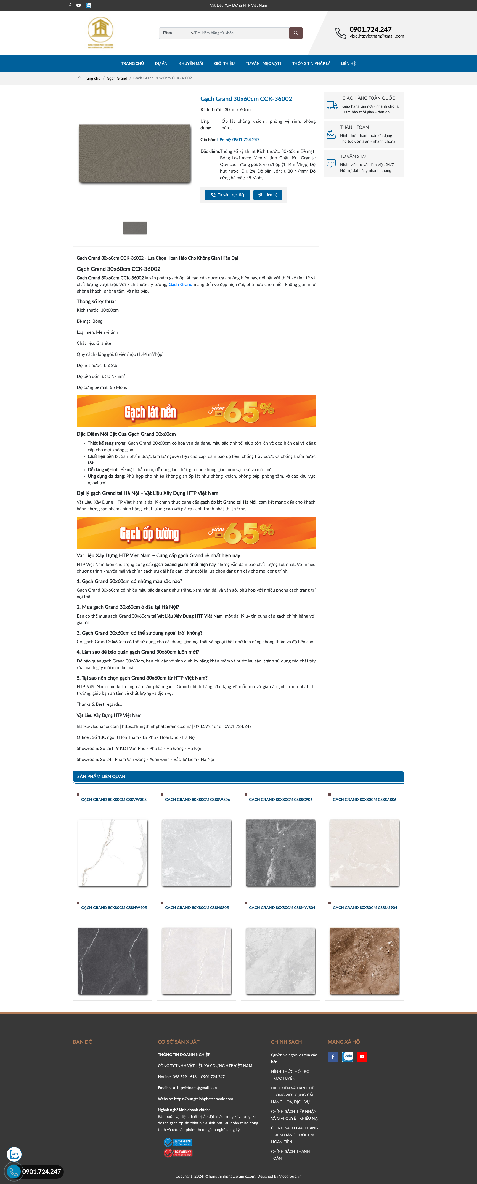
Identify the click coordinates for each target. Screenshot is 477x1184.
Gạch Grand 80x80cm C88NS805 (197, 908)
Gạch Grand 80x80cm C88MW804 (282, 908)
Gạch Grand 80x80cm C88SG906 (280, 800)
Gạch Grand (117, 79)
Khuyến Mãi (191, 64)
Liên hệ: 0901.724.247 (237, 140)
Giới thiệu (224, 64)
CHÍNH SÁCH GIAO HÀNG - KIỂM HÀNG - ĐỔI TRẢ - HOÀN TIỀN (294, 1135)
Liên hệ (348, 64)
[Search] (296, 33)
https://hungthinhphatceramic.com (203, 1099)
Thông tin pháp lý (311, 64)
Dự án (161, 64)
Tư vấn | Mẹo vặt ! (263, 64)
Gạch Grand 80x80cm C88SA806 (364, 800)
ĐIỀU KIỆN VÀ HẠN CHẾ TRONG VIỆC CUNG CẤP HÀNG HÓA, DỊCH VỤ (292, 1095)
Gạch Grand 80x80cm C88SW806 (197, 800)
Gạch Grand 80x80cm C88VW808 (114, 800)
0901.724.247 (371, 30)
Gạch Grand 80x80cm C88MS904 (365, 908)
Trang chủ (132, 64)
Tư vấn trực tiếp (231, 195)
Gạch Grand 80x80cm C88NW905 (114, 908)
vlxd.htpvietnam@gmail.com (377, 36)
